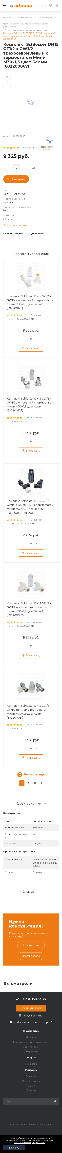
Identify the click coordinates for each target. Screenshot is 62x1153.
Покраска (31, 1063)
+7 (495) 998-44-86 (33, 998)
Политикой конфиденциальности (29, 1142)
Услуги (31, 1057)
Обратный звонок (31, 1008)
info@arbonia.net (33, 1015)
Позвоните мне (31, 945)
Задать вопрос (31, 955)
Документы (31, 1051)
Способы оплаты (13, 234)
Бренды (31, 1090)
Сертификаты (31, 1046)
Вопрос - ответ (31, 1081)
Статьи (31, 1085)
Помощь (31, 1070)
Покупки (31, 1076)
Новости (31, 1037)
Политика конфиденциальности (31, 1042)
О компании (31, 1031)
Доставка (37, 234)
